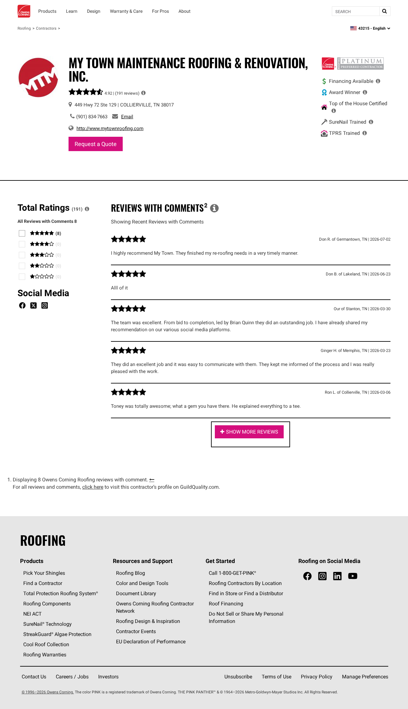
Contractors (46, 28)
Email (127, 116)
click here (92, 487)
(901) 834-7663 (91, 116)
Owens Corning (24, 11)
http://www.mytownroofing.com (109, 128)
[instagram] (322, 576)
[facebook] (307, 576)
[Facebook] (22, 306)
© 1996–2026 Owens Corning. (48, 692)
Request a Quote (96, 144)
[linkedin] (337, 576)
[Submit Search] (384, 11)
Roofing (24, 28)
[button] (143, 92)
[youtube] (353, 576)
